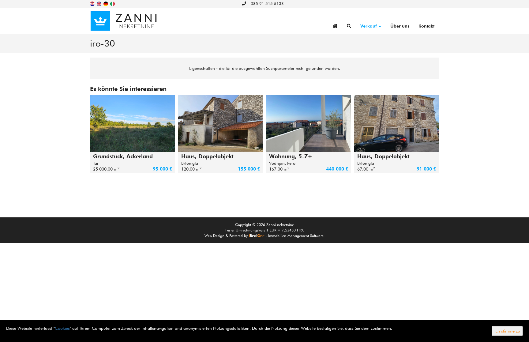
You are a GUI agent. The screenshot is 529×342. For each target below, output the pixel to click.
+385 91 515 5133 (265, 3)
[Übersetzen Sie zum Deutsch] (106, 3)
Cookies (62, 328)
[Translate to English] (99, 3)
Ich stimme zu (507, 331)
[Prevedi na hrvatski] (93, 3)
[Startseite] (335, 26)
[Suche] (349, 26)
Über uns (399, 26)
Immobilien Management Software (296, 235)
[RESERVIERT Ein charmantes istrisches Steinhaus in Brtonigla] (220, 123)
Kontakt (426, 26)
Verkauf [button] (369, 26)
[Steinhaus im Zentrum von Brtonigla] (396, 123)
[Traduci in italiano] (113, 3)
